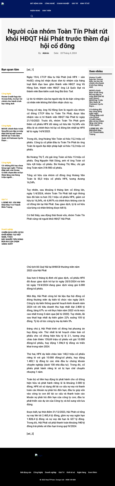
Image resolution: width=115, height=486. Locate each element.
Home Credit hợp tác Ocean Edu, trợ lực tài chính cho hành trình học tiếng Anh (11, 100)
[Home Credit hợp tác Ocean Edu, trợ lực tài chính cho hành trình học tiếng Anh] (12, 83)
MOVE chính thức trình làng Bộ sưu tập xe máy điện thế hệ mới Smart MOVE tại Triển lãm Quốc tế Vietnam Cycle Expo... (12, 134)
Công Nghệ (6, 94)
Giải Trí (4, 199)
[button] (32, 16)
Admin (46, 53)
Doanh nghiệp (7, 229)
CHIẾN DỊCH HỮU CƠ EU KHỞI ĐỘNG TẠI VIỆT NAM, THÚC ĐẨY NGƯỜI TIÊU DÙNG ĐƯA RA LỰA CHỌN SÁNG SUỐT (12, 238)
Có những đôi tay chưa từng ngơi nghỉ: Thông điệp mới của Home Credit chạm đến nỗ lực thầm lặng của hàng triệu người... (12, 171)
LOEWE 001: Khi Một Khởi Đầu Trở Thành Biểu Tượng (11, 204)
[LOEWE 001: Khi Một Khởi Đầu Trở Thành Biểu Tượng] (12, 189)
